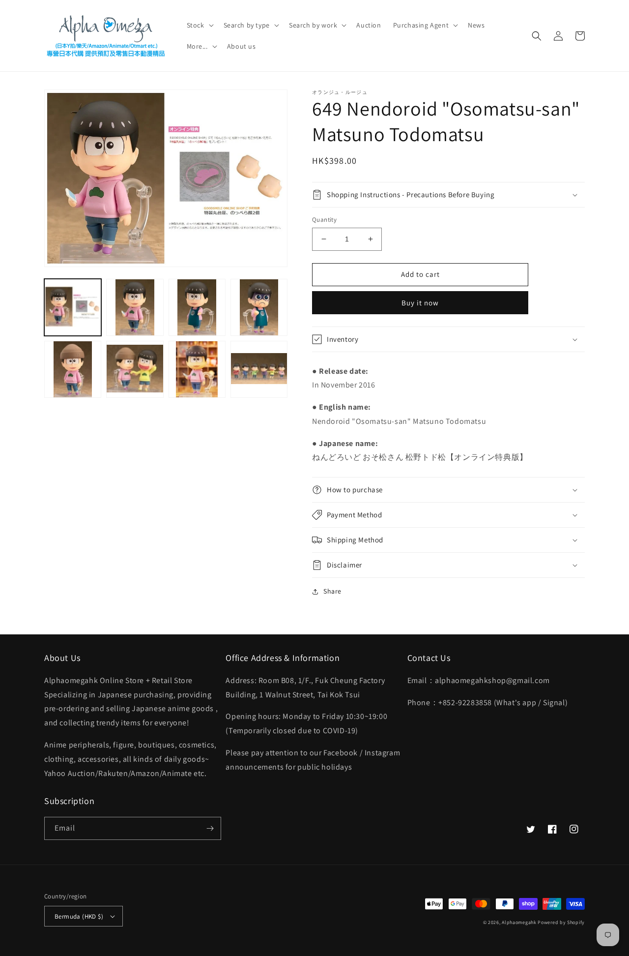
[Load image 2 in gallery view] (134, 307)
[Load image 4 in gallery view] (258, 307)
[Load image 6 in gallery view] (134, 369)
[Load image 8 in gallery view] (258, 369)
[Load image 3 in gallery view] (197, 307)
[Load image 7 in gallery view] (197, 369)
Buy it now (420, 302)
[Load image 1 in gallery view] (72, 307)
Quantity (324, 219)
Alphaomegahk (519, 922)
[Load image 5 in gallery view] (72, 369)
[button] (199, 25)
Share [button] (332, 591)
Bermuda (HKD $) (79, 916)
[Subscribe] (210, 828)
